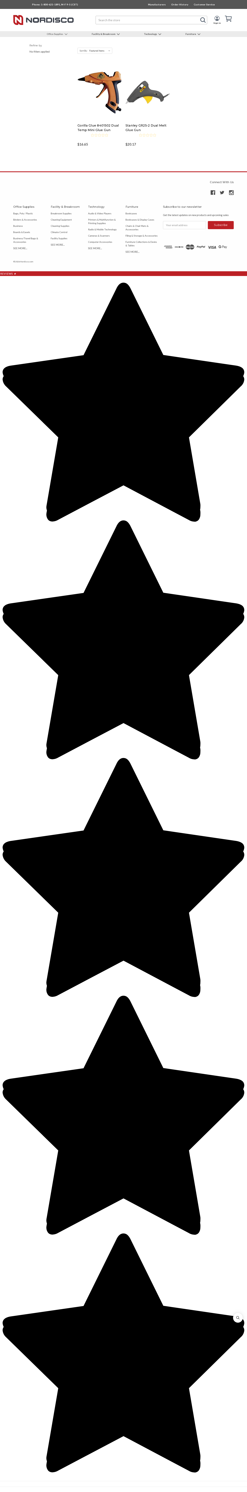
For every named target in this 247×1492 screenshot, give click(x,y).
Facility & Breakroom (104, 34)
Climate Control (59, 232)
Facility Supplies (59, 238)
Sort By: (83, 50)
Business (18, 225)
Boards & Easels (21, 232)
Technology (150, 34)
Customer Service (204, 4)
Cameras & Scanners (99, 235)
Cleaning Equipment (61, 219)
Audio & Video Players (99, 213)
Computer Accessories (100, 241)
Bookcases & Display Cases (140, 219)
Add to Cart (99, 95)
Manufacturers (157, 4)
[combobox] (151, 20)
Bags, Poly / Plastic (23, 213)
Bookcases (131, 213)
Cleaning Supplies (60, 225)
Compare (98, 89)
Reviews (8, 273)
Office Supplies (55, 34)
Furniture (191, 34)
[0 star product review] (99, 137)
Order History (179, 4)
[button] (238, 1318)
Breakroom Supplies (61, 213)
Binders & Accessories (25, 219)
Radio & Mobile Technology (102, 229)
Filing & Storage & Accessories (142, 235)
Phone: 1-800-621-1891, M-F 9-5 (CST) (55, 4)
